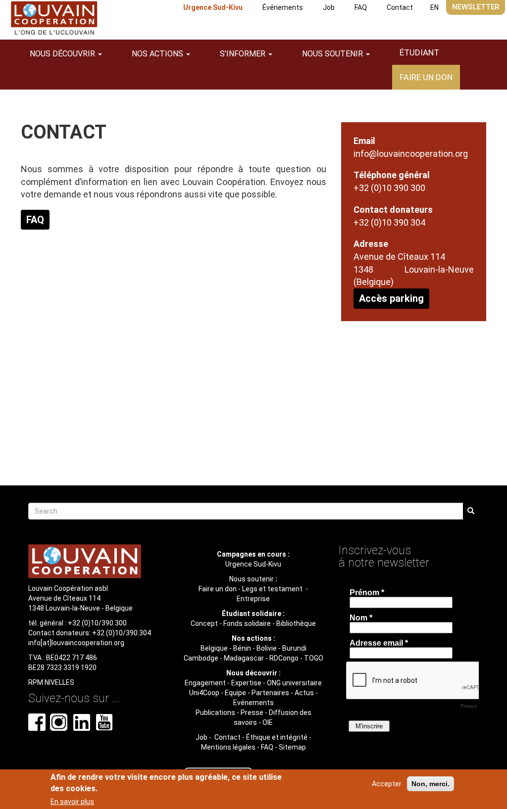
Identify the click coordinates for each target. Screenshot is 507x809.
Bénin (242, 648)
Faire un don (426, 77)
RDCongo (284, 658)
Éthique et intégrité (276, 737)
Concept (204, 623)
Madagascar (244, 658)
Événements (282, 7)
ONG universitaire (294, 683)
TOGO (313, 658)
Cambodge (201, 658)
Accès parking (391, 298)
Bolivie (266, 648)
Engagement (205, 683)
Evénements (253, 703)
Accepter (387, 784)
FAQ (361, 7)
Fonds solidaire (247, 623)
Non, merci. (430, 784)
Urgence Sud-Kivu (213, 7)
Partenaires (270, 693)
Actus (304, 693)
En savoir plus (72, 802)
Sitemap (292, 747)
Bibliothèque (296, 623)
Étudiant (419, 52)
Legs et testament (273, 589)
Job (329, 7)
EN (434, 7)
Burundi (294, 648)
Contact (400, 7)
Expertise (246, 683)
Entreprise (253, 599)
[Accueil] (54, 18)
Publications (215, 712)
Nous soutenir (251, 579)
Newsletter (475, 6)
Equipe (235, 693)
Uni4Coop (204, 693)
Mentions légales (228, 747)
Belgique (214, 648)
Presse (252, 712)
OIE (267, 722)
